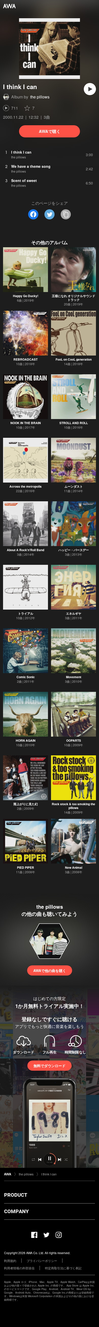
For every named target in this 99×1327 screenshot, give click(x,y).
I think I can (49, 1174)
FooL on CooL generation (74, 359)
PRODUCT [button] (15, 1195)
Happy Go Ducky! (25, 296)
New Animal (73, 867)
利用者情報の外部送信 (19, 1268)
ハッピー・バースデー (73, 550)
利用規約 (10, 1260)
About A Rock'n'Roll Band (25, 550)
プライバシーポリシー (42, 1260)
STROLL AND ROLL (73, 423)
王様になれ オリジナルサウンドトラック (73, 298)
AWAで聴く (49, 131)
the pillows (40, 97)
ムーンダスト (73, 486)
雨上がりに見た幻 (25, 804)
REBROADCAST (25, 359)
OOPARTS (73, 740)
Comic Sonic (25, 677)
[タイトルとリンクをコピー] (66, 214)
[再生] (90, 89)
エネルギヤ (73, 613)
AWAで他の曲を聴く (49, 970)
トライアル (25, 613)
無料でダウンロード (49, 1065)
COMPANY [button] (16, 1211)
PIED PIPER (25, 867)
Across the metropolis (25, 486)
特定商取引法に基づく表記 (63, 1268)
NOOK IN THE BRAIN (25, 423)
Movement (73, 677)
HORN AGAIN (26, 740)
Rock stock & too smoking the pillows (73, 806)
